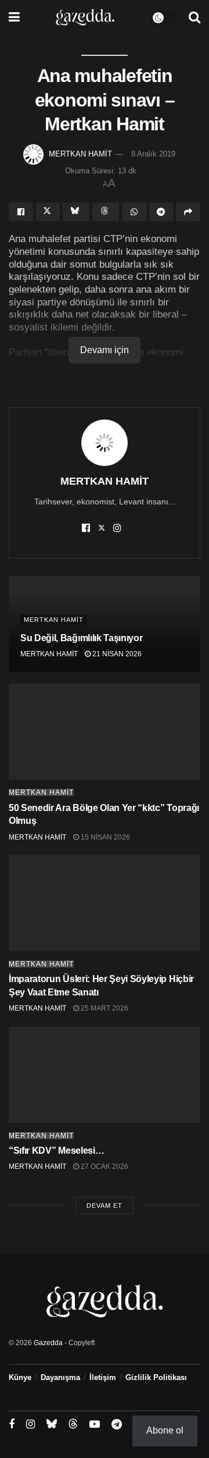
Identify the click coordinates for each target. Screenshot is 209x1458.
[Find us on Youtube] (94, 1424)
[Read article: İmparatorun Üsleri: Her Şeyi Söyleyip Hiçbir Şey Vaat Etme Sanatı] (104, 903)
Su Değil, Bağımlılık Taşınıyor (81, 638)
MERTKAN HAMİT (80, 154)
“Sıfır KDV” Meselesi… (56, 1150)
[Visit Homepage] (85, 17)
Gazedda (48, 1343)
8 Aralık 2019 (153, 154)
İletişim (102, 1377)
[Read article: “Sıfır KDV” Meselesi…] (104, 1075)
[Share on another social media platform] (188, 211)
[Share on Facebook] (21, 211)
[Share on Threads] (105, 211)
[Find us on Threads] (73, 1424)
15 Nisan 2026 (104, 837)
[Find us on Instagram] (30, 1424)
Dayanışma (60, 1377)
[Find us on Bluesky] (51, 1424)
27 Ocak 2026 (103, 1166)
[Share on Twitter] (48, 211)
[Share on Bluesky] (76, 211)
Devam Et (104, 1205)
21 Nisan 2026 (116, 654)
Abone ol (164, 1430)
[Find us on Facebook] (12, 1424)
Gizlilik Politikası (156, 1377)
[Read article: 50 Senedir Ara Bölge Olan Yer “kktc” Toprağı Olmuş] (104, 732)
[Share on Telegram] (161, 211)
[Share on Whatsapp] (134, 211)
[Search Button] (194, 17)
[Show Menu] (14, 17)
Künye (20, 1377)
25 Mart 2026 (103, 1008)
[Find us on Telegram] (116, 1424)
